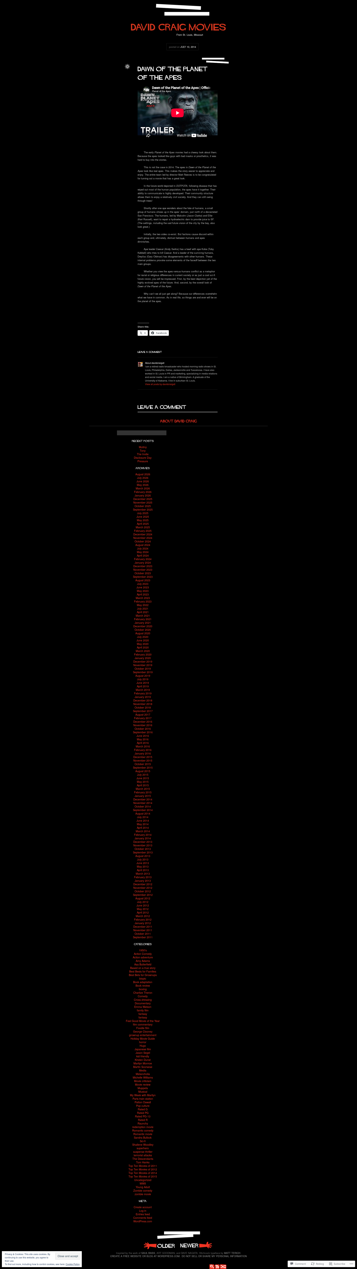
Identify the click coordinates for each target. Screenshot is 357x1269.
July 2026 (142, 478)
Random (222, 1266)
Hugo (143, 1045)
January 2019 (143, 697)
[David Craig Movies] (178, 25)
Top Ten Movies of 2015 (142, 1176)
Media (142, 1070)
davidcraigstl (116, 69)
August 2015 (142, 771)
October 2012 (143, 891)
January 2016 (143, 753)
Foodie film (142, 1028)
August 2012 (142, 898)
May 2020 (143, 644)
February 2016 (143, 750)
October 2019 (143, 668)
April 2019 (143, 686)
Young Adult (143, 1187)
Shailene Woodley (142, 1144)
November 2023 (142, 569)
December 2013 (142, 842)
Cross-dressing (143, 1000)
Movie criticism (142, 1081)
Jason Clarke (111, 85)
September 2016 (143, 732)
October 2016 (143, 728)
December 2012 (142, 884)
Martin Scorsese (142, 1067)
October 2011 (143, 933)
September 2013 (143, 852)
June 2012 (142, 905)
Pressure (142, 461)
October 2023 (143, 573)
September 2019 (143, 672)
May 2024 (143, 552)
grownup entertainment (142, 1035)
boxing (143, 989)
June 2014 (142, 820)
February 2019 (143, 693)
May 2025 (143, 520)
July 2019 (142, 679)
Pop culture (142, 1106)
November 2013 (142, 845)
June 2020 (142, 640)
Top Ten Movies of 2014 (142, 1173)
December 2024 (142, 534)
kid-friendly (142, 1056)
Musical (142, 1091)
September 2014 (143, 810)
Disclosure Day (143, 457)
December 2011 (142, 926)
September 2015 (143, 767)
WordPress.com (142, 1221)
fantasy (143, 1014)
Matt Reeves (106, 89)
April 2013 (143, 870)
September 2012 (143, 895)
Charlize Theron (142, 992)
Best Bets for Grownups (143, 975)
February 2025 (143, 531)
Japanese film (143, 1049)
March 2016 (143, 746)
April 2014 (143, 827)
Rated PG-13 (142, 1116)
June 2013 (142, 863)
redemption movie (142, 1127)
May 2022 (143, 605)
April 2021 (143, 612)
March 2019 (143, 690)
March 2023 (143, 598)
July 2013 (142, 859)
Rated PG (143, 1113)
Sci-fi (143, 1141)
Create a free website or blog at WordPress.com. (145, 1256)
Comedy (143, 996)
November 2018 (142, 704)
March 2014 (143, 831)
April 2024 (143, 555)
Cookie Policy (73, 1264)
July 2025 (142, 513)
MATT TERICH (232, 1253)
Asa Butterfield (142, 964)
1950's (143, 950)
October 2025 (143, 506)
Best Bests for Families (142, 971)
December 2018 (142, 700)
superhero (143, 1148)
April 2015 (143, 785)
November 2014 (142, 803)
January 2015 (143, 796)
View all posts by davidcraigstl (160, 384)
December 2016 (142, 721)
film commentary (142, 1024)
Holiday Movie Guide (143, 1038)
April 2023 (143, 594)
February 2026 (143, 492)
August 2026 (142, 474)
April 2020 (143, 647)
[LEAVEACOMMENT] (150, 351)
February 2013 (143, 877)
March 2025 (143, 527)
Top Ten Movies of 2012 (142, 1169)
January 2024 (143, 562)
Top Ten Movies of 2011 (142, 1166)
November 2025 (142, 502)
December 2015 (142, 757)
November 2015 (142, 760)
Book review (143, 985)
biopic (142, 978)
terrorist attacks (143, 1155)
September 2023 (143, 577)
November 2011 (142, 930)
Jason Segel (143, 1053)
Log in (142, 1210)
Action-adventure (143, 957)
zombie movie (143, 1194)
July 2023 (142, 584)
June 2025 (142, 516)
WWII (143, 1183)
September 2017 (143, 711)
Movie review (142, 1084)
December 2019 (142, 661)
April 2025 (143, 523)
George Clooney (142, 1031)
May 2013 (143, 866)
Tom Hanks (142, 1162)
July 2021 (142, 608)
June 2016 (142, 736)
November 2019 (142, 665)
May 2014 (143, 824)
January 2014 (143, 838)
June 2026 (142, 481)
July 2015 (142, 774)
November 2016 (142, 725)
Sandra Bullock (143, 1137)
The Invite (143, 454)
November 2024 (142, 538)
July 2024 (142, 548)
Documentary (143, 1003)
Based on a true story (142, 968)
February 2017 (143, 718)
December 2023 (142, 566)
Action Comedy (143, 954)
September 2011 (143, 937)
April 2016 (143, 743)
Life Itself (196, 1245)
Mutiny (143, 447)
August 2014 (142, 813)
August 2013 (142, 856)
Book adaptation (142, 982)
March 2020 (143, 651)
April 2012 (143, 912)
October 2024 (143, 541)
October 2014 (143, 806)
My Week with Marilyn (143, 1095)
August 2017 (142, 714)
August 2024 (142, 545)
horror (142, 1042)
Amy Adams (143, 961)
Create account (143, 1207)
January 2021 (143, 622)
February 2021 (143, 619)
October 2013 (143, 849)
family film (143, 1010)
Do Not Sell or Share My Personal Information (214, 1256)
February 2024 (143, 559)
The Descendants (142, 1159)
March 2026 (143, 488)
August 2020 (142, 633)
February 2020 (143, 654)
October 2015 (143, 764)
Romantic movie (142, 1134)
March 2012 (143, 916)
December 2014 (142, 799)
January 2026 (143, 495)
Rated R (143, 1120)
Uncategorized (115, 73)
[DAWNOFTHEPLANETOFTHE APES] (173, 72)
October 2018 (143, 707)
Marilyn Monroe (143, 1063)
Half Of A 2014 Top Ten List (159, 1245)
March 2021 (143, 615)
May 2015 (143, 781)
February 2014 (143, 835)
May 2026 (143, 485)
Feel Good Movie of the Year (143, 1021)
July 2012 (142, 902)
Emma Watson (142, 1007)
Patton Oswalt (143, 1102)
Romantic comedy (142, 1130)
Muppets (143, 1088)
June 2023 (142, 587)
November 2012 (142, 888)
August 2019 (142, 675)
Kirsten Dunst (143, 1060)
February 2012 (143, 919)
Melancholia (143, 1074)
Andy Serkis (107, 77)
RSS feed (216, 1266)
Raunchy (143, 1123)
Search (211, 1266)
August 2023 (142, 580)
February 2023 (143, 601)
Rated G (143, 1109)
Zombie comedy (142, 1190)
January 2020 (143, 658)
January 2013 (143, 880)
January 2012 (143, 923)
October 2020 (143, 630)
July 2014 (142, 817)
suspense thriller (142, 1151)
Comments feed (142, 1218)
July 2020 (142, 637)
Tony (143, 450)
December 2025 (142, 499)
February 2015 (143, 792)
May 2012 (143, 909)
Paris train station (143, 1098)
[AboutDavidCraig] (178, 421)
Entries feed (143, 1214)
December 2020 (142, 626)
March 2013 (143, 873)
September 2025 (143, 509)
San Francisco (115, 93)
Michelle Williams (143, 1077)
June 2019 (142, 683)
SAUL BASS (148, 1253)
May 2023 (143, 591)
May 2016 (143, 739)
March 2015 (143, 789)
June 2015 (142, 778)
